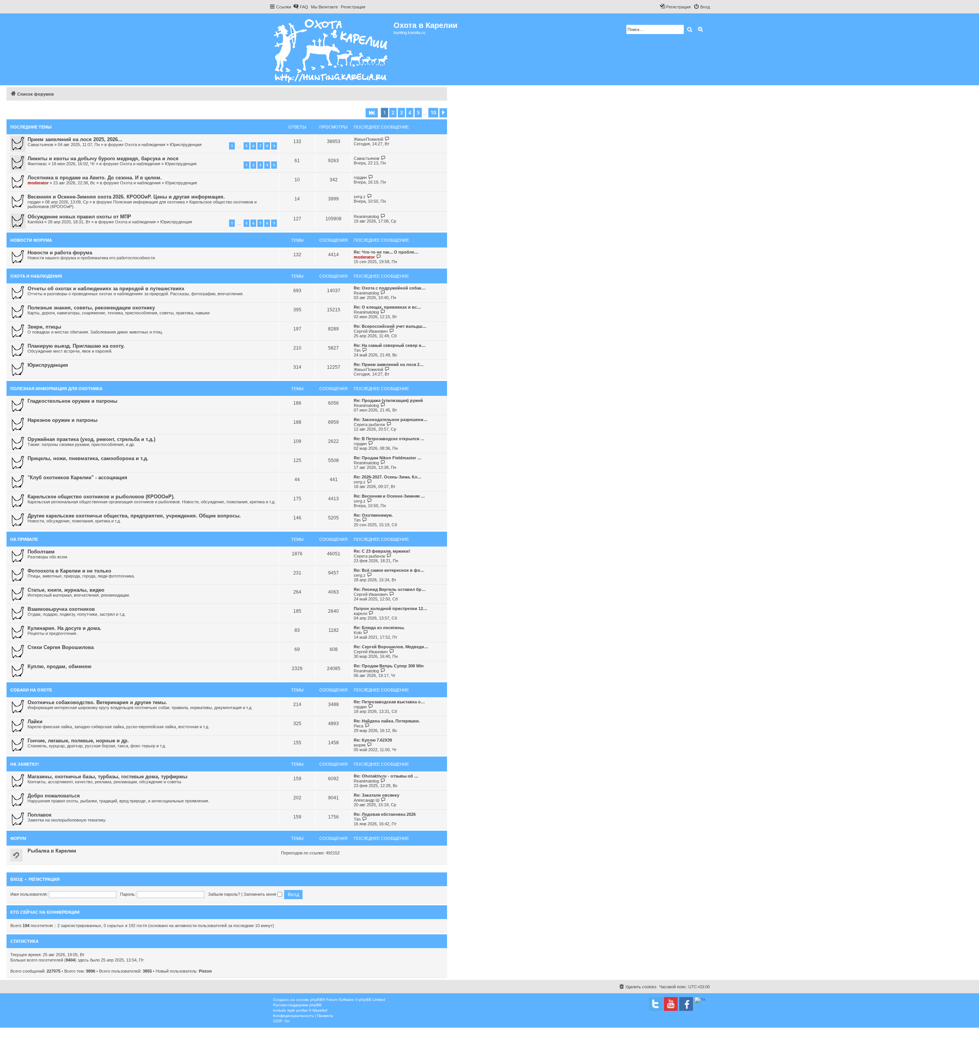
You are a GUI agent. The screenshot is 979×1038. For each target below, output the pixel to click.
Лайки (35, 721)
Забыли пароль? (224, 894)
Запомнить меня (260, 894)
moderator (38, 183)
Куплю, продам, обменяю (59, 666)
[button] (372, 112)
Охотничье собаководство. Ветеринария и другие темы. (97, 702)
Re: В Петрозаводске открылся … (389, 438)
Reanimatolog (366, 216)
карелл (360, 613)
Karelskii (35, 222)
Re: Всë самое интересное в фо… (389, 570)
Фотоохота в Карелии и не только (69, 571)
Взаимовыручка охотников (61, 609)
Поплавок (40, 815)
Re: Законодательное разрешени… (391, 419)
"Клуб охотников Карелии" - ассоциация (77, 477)
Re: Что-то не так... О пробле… (386, 252)
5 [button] (418, 112)
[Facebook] (686, 1004)
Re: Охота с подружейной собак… (390, 288)
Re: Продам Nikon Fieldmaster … (387, 458)
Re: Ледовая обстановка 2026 (385, 814)
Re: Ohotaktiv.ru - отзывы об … (386, 776)
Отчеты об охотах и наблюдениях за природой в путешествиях (106, 288)
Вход (16, 879)
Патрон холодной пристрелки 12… (390, 608)
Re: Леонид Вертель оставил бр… (390, 589)
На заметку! (24, 764)
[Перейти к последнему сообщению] (387, 139)
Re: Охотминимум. (373, 515)
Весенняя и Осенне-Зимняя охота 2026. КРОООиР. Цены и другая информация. (126, 197)
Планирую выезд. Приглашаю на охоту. (76, 346)
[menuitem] (300, 6)
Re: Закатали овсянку (376, 795)
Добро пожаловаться (54, 796)
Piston (205, 971)
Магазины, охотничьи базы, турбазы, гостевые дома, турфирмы (107, 776)
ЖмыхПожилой (368, 139)
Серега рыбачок (369, 424)
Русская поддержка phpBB (297, 1005)
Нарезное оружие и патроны (63, 420)
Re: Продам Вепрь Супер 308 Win (389, 666)
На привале (24, 539)
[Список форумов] (331, 49)
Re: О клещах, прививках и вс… (387, 307)
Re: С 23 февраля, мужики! (382, 551)
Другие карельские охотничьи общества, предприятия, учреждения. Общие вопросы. (134, 516)
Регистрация (44, 879)
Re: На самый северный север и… (390, 345)
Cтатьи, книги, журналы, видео (66, 590)
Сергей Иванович (371, 331)
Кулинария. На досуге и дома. (64, 628)
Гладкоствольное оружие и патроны (72, 401)
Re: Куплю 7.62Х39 (373, 740)
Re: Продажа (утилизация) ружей (388, 400)
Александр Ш (366, 800)
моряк (360, 745)
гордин (360, 177)
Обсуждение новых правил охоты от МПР (79, 217)
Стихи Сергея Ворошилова (61, 647)
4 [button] (409, 112)
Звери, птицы (44, 327)
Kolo (358, 632)
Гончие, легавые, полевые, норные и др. (78, 741)
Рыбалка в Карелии (52, 851)
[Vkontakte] (655, 1004)
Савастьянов (40, 144)
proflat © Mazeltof (311, 1010)
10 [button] (433, 112)
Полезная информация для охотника (149, 202)
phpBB (316, 999)
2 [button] (393, 112)
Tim (357, 350)
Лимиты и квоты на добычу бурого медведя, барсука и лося (103, 158)
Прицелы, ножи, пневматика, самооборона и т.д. (88, 458)
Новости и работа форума (60, 252)
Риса (358, 726)
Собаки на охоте (31, 690)
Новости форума (31, 240)
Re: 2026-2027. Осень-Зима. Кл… (387, 477)
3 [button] (401, 112)
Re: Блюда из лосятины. (379, 627)
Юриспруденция (186, 144)
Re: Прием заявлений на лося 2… (389, 364)
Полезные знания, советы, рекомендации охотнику (91, 308)
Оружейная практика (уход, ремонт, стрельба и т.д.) (91, 439)
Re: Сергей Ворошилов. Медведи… (391, 646)
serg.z (360, 196)
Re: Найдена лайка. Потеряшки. (387, 721)
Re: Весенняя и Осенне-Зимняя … (389, 496)
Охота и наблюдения (145, 144)
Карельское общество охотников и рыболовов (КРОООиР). (101, 496)
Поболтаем (41, 552)
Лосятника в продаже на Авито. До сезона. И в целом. (95, 178)
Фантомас (37, 163)
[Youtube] (671, 1004)
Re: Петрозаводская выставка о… (389, 702)
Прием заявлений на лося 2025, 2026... (75, 139)
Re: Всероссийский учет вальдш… (390, 326)
